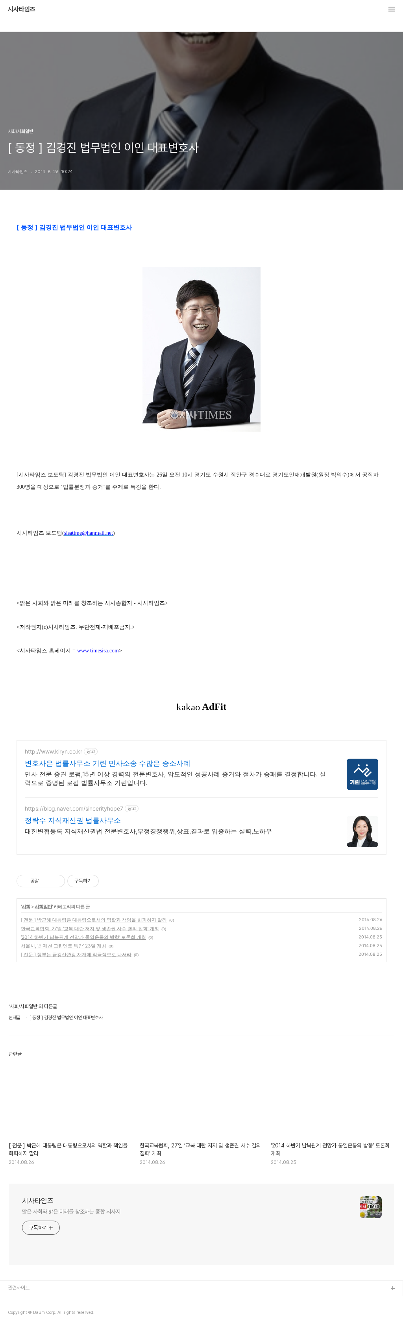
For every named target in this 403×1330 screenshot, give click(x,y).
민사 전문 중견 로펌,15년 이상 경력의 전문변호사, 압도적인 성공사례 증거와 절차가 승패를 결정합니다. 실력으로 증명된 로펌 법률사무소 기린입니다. (175, 778)
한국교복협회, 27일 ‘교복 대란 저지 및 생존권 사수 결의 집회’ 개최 (90, 928)
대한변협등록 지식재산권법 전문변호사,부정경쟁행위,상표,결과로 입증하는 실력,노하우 (148, 831)
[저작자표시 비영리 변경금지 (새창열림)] (109, 881)
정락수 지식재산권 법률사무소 (73, 820)
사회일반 (43, 906)
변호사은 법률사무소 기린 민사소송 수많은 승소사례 (107, 763)
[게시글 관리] (56, 881)
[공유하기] (46, 881)
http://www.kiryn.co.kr (53, 751)
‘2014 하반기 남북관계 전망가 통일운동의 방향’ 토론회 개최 (83, 937)
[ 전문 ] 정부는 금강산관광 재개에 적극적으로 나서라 (76, 954)
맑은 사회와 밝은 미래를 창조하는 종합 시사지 (71, 1211)
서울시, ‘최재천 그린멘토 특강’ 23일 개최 (63, 946)
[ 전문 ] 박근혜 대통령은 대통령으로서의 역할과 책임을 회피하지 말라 (94, 920)
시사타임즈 (21, 9)
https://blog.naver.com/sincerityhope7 (74, 808)
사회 (26, 906)
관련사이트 (19, 1288)
